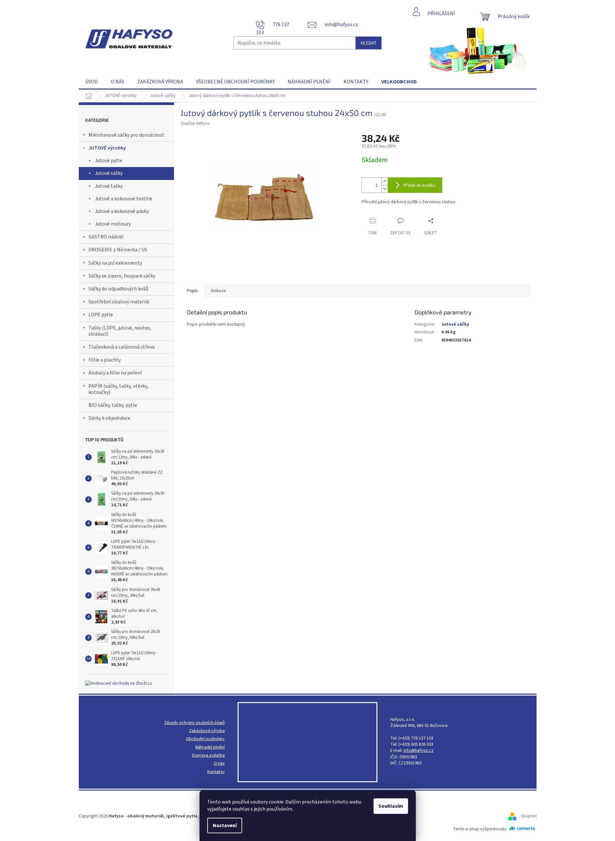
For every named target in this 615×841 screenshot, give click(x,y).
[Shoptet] (514, 816)
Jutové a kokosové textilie (123, 198)
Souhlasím (390, 806)
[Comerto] (522, 828)
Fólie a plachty (104, 359)
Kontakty (216, 772)
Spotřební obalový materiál (118, 301)
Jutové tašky (109, 186)
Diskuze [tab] (218, 291)
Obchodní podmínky (205, 739)
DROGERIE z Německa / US (117, 249)
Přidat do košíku (419, 185)
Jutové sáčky (109, 173)
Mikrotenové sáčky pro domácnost (126, 135)
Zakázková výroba (207, 731)
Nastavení (225, 825)
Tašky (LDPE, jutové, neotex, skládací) (119, 331)
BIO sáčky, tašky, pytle (112, 405)
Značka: (195, 123)
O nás (219, 764)
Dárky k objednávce (109, 418)
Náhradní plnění (210, 747)
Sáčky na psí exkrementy (115, 263)
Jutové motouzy (113, 223)
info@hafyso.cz (419, 751)
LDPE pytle (100, 314)
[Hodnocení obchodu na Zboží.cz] (118, 683)
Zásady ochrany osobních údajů (194, 723)
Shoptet (529, 816)
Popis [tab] (192, 291)
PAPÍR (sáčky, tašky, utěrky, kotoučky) (118, 389)
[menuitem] (91, 82)
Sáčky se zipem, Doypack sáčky (121, 275)
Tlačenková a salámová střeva (121, 347)
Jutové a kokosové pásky (122, 211)
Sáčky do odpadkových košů (118, 288)
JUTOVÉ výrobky (107, 148)
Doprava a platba (208, 755)
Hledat (368, 43)
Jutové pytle (108, 160)
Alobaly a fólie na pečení (115, 372)
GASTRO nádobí (105, 236)
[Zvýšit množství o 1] (384, 181)
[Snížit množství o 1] (384, 189)
